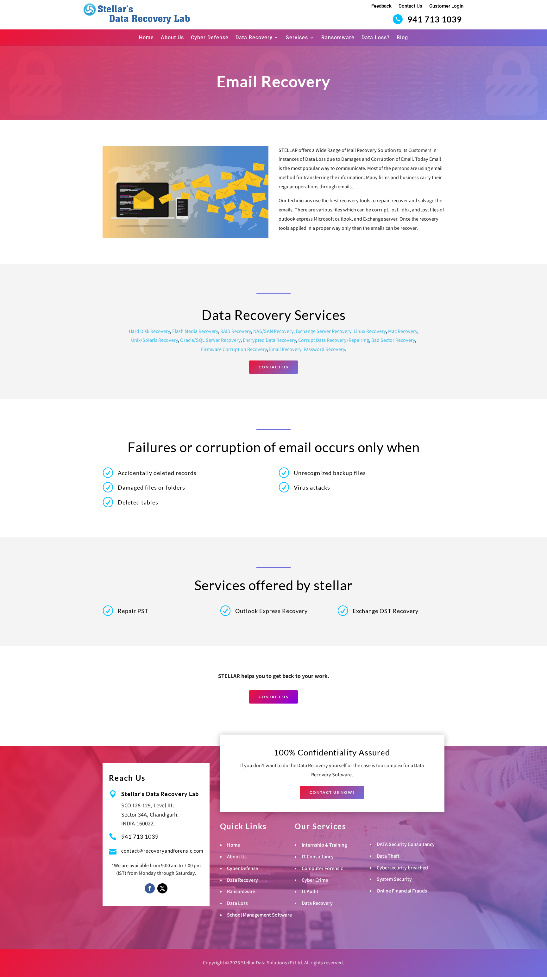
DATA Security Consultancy (406, 844)
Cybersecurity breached (402, 867)
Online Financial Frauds (402, 890)
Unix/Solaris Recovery (154, 340)
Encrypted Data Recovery (269, 340)
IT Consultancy (318, 856)
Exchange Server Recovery (323, 331)
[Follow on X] (162, 888)
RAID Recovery (235, 331)
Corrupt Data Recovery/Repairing (333, 340)
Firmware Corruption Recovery (234, 349)
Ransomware (338, 37)
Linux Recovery (370, 331)
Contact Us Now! (332, 792)
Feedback (381, 6)
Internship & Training (324, 845)
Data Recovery (254, 37)
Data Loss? (376, 37)
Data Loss (237, 903)
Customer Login (446, 6)
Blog (402, 37)
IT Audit (310, 891)
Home (146, 37)
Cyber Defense (210, 37)
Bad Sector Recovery (393, 340)
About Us (172, 37)
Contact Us (410, 6)
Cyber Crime (315, 880)
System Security (394, 879)
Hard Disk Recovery (149, 331)
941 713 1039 (434, 19)
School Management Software (259, 914)
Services (297, 37)
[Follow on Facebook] (150, 888)
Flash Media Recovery (195, 331)
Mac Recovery (402, 331)
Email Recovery (285, 349)
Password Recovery (324, 349)
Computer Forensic (322, 868)
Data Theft (388, 856)
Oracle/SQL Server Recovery (210, 340)
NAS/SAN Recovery (273, 331)
